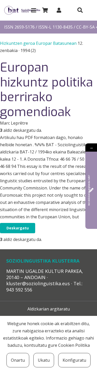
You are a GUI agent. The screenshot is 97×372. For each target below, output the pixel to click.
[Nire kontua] (59, 10)
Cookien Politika (74, 345)
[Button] (80, 10)
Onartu (18, 360)
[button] (34, 10)
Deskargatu (17, 228)
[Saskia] (45, 10)
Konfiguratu (74, 360)
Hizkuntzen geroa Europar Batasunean (39, 43)
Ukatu (44, 360)
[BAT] (22, 10)
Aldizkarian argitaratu (48, 309)
